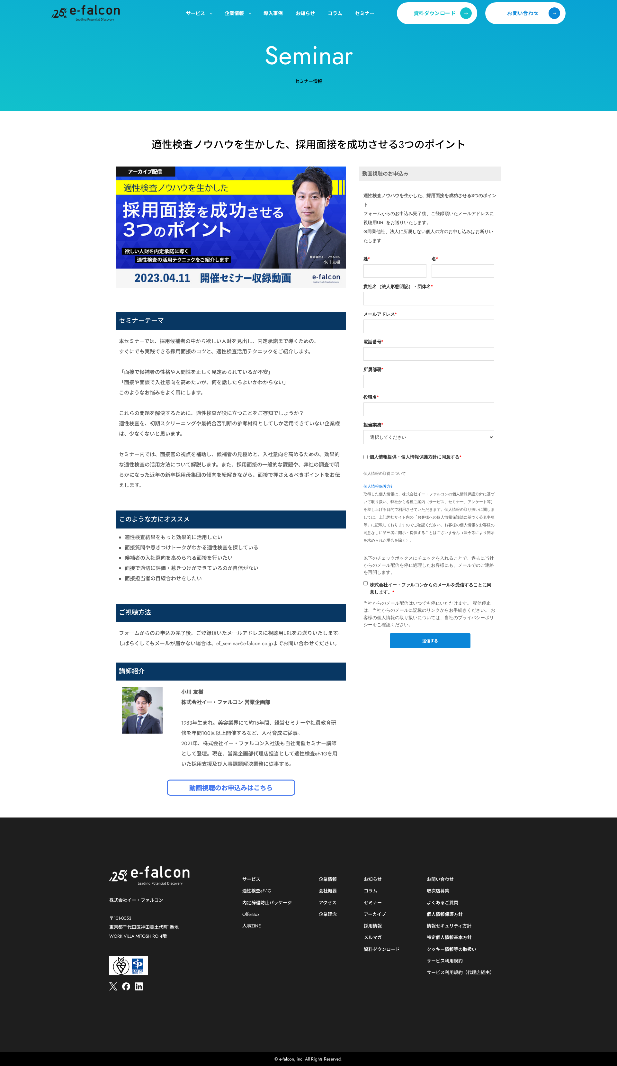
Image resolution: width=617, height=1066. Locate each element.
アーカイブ (375, 914)
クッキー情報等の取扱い (451, 949)
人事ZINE (251, 926)
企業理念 (328, 914)
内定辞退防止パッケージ (267, 903)
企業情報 (328, 879)
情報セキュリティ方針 (449, 926)
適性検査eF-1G (256, 891)
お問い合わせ (440, 879)
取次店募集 (438, 891)
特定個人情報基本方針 (449, 937)
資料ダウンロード (382, 949)
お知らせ (373, 879)
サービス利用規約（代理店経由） (460, 972)
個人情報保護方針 (378, 486)
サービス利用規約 (445, 961)
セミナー (373, 903)
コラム (370, 891)
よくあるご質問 (442, 903)
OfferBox (250, 914)
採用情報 (373, 926)
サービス (251, 879)
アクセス (327, 903)
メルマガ (373, 937)
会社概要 (328, 891)
